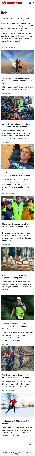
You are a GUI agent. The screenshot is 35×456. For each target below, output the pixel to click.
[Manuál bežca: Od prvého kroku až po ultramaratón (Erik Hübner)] (17, 108)
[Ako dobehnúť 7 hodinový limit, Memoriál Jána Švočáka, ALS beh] (17, 358)
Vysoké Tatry (9, 344)
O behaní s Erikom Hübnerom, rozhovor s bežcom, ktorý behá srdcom (14, 326)
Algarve (4, 47)
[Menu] (30, 3)
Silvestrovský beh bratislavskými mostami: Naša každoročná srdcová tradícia (17, 226)
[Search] (33, 3)
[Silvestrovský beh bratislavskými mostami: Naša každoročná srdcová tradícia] (17, 208)
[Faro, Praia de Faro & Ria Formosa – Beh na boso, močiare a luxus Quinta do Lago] (17, 62)
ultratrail (8, 93)
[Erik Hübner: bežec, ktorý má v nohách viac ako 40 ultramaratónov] (17, 156)
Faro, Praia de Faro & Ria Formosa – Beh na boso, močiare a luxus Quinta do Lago (17, 80)
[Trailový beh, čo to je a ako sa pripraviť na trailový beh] (17, 259)
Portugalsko (12, 47)
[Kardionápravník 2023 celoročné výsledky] (17, 405)
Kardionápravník (21, 36)
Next (29, 444)
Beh (3, 93)
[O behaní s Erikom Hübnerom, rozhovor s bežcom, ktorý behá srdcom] (17, 307)
